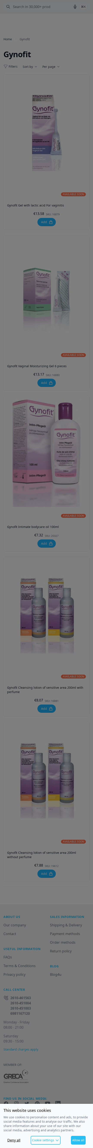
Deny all (13, 1140)
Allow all (78, 1140)
